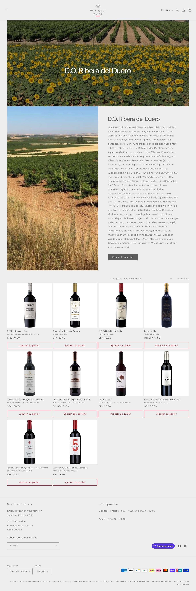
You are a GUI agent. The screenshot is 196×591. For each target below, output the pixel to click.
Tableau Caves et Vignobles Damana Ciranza (27, 468)
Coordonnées (183, 584)
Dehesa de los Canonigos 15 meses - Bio (72, 399)
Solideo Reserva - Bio (17, 331)
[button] (6, 10)
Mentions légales (181, 581)
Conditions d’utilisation (138, 581)
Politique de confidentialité (114, 581)
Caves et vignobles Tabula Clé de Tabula (162, 399)
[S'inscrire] (55, 545)
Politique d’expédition (161, 581)
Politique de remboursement (86, 581)
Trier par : (115, 278)
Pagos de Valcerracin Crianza (66, 331)
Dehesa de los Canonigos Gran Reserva (25, 399)
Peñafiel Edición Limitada (110, 331)
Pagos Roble (150, 331)
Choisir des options (166, 345)
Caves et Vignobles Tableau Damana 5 (70, 468)
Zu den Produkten (122, 257)
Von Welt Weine (24, 581)
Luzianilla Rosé (105, 399)
